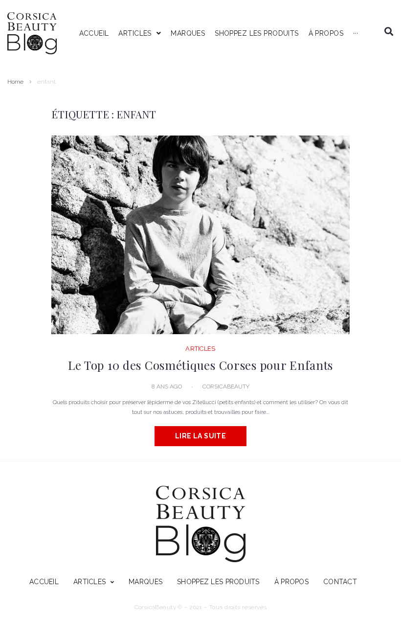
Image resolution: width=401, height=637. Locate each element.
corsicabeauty (225, 386)
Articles (200, 348)
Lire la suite (200, 436)
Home (15, 81)
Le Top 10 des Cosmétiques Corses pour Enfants (200, 365)
